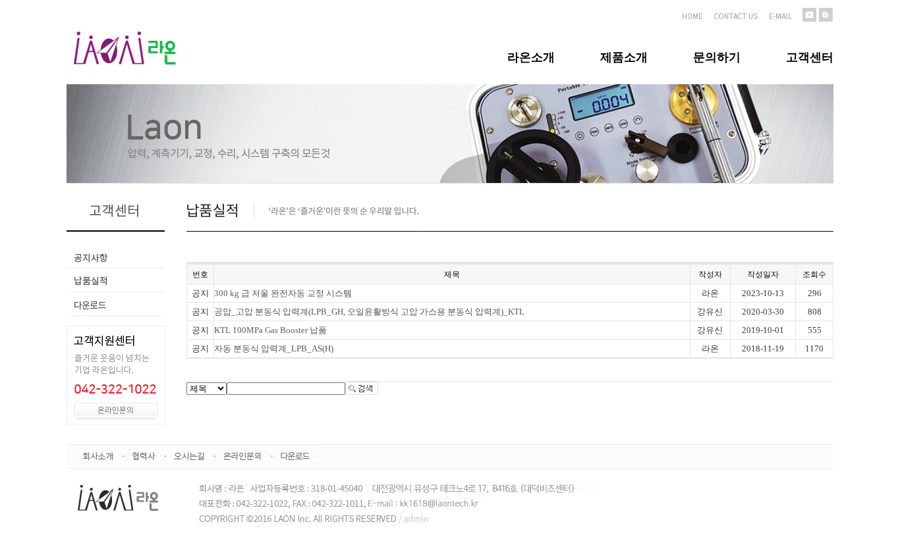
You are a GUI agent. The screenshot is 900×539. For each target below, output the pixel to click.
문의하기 (717, 57)
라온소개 (531, 57)
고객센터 (809, 57)
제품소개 (624, 57)
